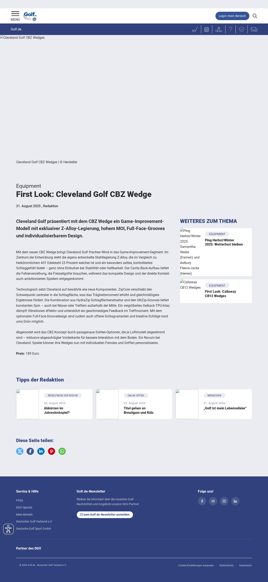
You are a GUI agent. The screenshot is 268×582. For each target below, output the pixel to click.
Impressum (245, 565)
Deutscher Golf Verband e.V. (34, 521)
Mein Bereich (24, 514)
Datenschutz (226, 565)
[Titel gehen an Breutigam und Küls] (107, 404)
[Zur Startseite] (15, 14)
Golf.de (16, 29)
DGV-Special (24, 507)
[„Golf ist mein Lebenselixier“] (186, 404)
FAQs (19, 500)
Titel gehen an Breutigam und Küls (138, 410)
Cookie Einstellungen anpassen (196, 565)
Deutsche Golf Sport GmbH (33, 528)
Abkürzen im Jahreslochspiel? (57, 410)
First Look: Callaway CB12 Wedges (220, 294)
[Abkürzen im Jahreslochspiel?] (27, 404)
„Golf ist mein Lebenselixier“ (225, 408)
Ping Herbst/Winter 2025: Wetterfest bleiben (224, 242)
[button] (19, 451)
